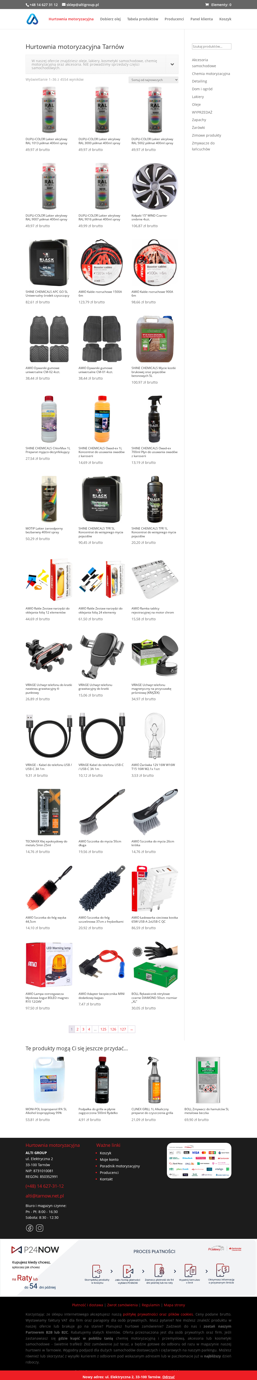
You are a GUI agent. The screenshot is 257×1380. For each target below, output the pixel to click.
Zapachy (199, 119)
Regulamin (151, 1305)
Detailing (199, 81)
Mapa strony (174, 1305)
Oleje (196, 104)
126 (113, 1029)
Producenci (174, 19)
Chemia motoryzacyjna (211, 73)
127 (123, 1029)
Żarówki (198, 127)
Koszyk (225, 19)
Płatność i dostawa (87, 1305)
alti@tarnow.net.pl (45, 1196)
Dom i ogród (202, 89)
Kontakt (106, 1179)
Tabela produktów (142, 19)
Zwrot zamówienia (122, 1305)
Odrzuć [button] (168, 1376)
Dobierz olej (110, 19)
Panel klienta (201, 19)
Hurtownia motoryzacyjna (71, 19)
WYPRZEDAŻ (202, 112)
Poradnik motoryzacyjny (120, 1166)
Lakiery (198, 96)
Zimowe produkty (206, 135)
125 (103, 1029)
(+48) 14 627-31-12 (45, 1186)
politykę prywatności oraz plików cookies (158, 1314)
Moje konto (109, 1159)
